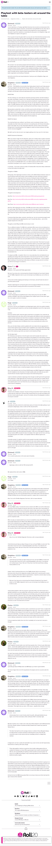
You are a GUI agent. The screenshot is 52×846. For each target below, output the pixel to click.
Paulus (10, 605)
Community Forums (5, 19)
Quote (14, 25)
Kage (10, 303)
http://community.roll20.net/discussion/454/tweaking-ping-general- (28, 196)
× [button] (50, 838)
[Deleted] (11, 23)
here (4, 841)
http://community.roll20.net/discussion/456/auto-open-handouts (28, 204)
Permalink (10, 25)
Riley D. (11, 388)
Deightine (11, 83)
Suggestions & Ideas (15, 19)
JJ (9, 401)
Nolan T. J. (11, 266)
